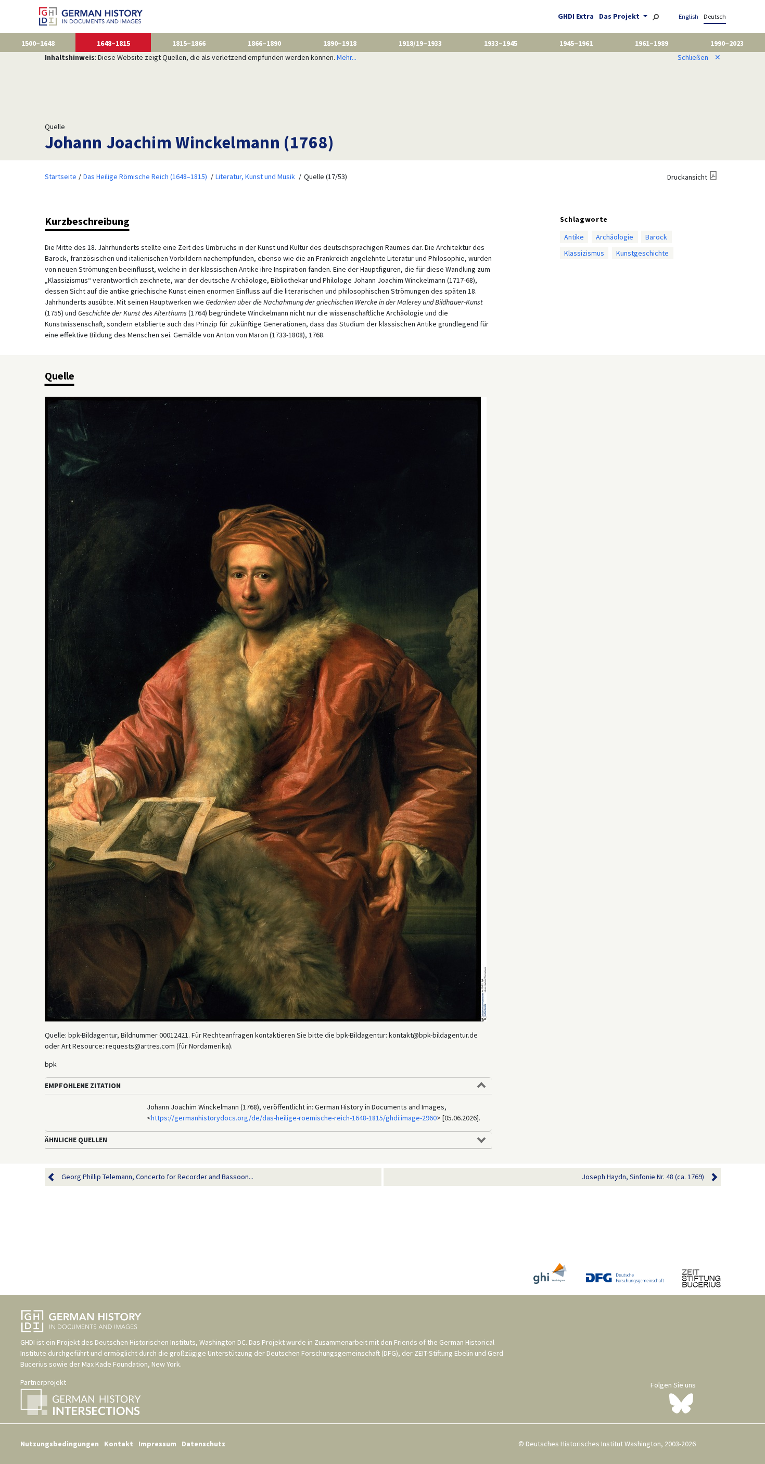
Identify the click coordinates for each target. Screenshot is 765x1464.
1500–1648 (38, 43)
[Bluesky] (681, 1402)
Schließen (699, 57)
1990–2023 (727, 43)
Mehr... (346, 57)
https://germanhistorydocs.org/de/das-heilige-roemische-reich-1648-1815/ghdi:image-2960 (294, 1117)
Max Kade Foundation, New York (131, 1364)
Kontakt (118, 1443)
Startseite (60, 176)
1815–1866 (189, 43)
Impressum (157, 1443)
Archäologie (614, 237)
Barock (656, 237)
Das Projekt (620, 16)
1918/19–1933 (420, 43)
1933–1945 (500, 43)
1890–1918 (339, 43)
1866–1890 (264, 43)
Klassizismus (584, 253)
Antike (574, 237)
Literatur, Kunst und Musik (255, 176)
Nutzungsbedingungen (59, 1443)
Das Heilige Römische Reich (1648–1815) (145, 176)
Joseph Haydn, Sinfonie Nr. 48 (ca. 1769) (643, 1176)
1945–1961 (576, 43)
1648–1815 (113, 43)
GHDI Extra (576, 16)
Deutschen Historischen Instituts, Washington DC (170, 1342)
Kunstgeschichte (642, 253)
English (688, 16)
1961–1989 (651, 43)
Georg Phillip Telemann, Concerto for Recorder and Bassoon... (157, 1176)
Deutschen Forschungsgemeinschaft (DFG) (332, 1353)
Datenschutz (203, 1443)
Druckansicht (687, 177)
